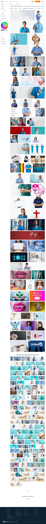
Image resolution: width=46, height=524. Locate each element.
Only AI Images (3, 10)
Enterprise (8, 513)
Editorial (14, 1)
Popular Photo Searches (18, 514)
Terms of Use (34, 521)
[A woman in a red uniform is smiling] (18, 121)
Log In (42, 1)
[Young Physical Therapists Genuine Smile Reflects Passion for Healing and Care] (20, 130)
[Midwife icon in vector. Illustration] (26, 159)
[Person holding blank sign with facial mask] (18, 246)
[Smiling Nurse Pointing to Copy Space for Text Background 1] (34, 266)
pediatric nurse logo (25, 8)
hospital (42, 8)
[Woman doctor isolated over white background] (28, 112)
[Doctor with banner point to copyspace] (18, 202)
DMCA (16, 511)
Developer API (8, 515)
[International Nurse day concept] (16, 159)
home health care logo (14, 113)
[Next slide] (44, 8)
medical (39, 8)
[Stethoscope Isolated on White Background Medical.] (30, 285)
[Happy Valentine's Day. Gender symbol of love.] (27, 235)
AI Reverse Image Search (10, 516)
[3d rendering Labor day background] (18, 335)
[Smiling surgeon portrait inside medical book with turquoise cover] (37, 178)
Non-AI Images (3, 11)
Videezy (8, 512)
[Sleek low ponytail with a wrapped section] (40, 325)
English (35, 510)
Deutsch (35, 513)
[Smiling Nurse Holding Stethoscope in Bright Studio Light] (35, 61)
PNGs (20, 8)
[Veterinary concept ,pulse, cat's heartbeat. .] (37, 307)
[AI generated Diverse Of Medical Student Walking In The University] (39, 168)
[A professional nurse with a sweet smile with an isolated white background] (19, 214)
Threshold (2, 33)
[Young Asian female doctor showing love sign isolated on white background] (38, 139)
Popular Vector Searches (19, 513)
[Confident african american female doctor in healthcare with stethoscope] (25, 71)
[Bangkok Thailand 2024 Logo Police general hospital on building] (19, 346)
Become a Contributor (27, 514)
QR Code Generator (9, 518)
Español (35, 511)
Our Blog (26, 513)
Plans (30, 1)
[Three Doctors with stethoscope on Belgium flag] (17, 168)
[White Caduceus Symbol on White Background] (22, 15)
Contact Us (26, 511)
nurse (35, 8)
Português (36, 512)
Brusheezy (8, 510)
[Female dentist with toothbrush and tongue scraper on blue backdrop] (18, 39)
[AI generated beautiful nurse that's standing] (27, 325)
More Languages (36, 515)
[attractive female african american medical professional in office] (38, 71)
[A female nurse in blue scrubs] (20, 27)
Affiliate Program (18, 512)
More (17, 1)
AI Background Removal (10, 517)
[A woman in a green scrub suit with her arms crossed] (20, 190)
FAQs (25, 510)
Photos (7, 1)
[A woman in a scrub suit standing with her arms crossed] (19, 148)
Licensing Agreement (18, 510)
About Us (26, 512)
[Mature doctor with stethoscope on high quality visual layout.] (38, 27)
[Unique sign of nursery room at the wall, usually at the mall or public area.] (26, 316)
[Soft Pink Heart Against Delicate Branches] (32, 81)
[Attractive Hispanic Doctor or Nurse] (39, 103)
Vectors (4, 1)
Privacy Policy (37, 521)
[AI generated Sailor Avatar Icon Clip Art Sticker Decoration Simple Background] (40, 285)
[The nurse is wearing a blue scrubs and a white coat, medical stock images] (14, 139)
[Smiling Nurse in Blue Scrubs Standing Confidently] (19, 50)
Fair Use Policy (40, 521)
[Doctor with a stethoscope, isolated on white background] (37, 50)
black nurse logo (31, 8)
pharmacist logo (13, 115)
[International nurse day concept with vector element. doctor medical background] (38, 190)
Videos (10, 1)
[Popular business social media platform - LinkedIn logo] (36, 346)
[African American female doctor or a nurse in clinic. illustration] (36, 224)
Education (8, 514)
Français (36, 514)
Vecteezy (8, 511)
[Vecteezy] (1, 1)
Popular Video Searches (18, 515)
